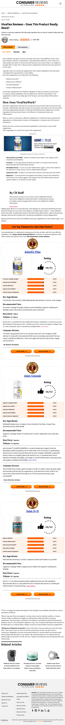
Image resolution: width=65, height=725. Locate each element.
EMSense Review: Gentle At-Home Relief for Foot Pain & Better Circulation (11, 666)
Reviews (17, 52)
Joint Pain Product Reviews (29, 13)
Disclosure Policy (21, 712)
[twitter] (45, 710)
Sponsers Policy (21, 705)
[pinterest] (39, 710)
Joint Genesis (32, 375)
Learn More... (45, 326)
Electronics (5, 693)
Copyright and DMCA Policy (23, 698)
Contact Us (5, 706)
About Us (4, 703)
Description (6, 52)
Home (3, 13)
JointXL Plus (32, 252)
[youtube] (48, 710)
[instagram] (36, 710)
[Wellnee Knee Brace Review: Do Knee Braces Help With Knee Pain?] (53, 661)
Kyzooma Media (39, 721)
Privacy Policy (20, 715)
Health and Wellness (13, 13)
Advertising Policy (22, 693)
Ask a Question (22, 47)
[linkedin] (42, 710)
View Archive (14, 206)
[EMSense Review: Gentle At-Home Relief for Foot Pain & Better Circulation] (12, 661)
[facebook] (32, 710)
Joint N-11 (32, 511)
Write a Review (8, 47)
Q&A (24, 52)
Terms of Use (20, 702)
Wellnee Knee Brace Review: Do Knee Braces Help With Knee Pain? (53, 666)
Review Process (6, 700)
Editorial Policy (21, 709)
